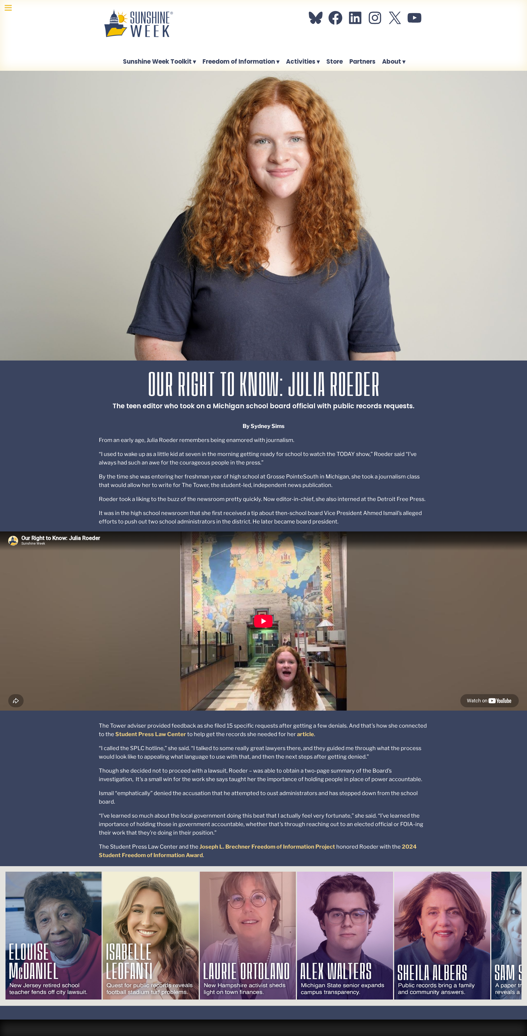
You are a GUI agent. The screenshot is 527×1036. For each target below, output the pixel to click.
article (305, 734)
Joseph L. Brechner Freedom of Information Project (267, 846)
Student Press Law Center (150, 734)
